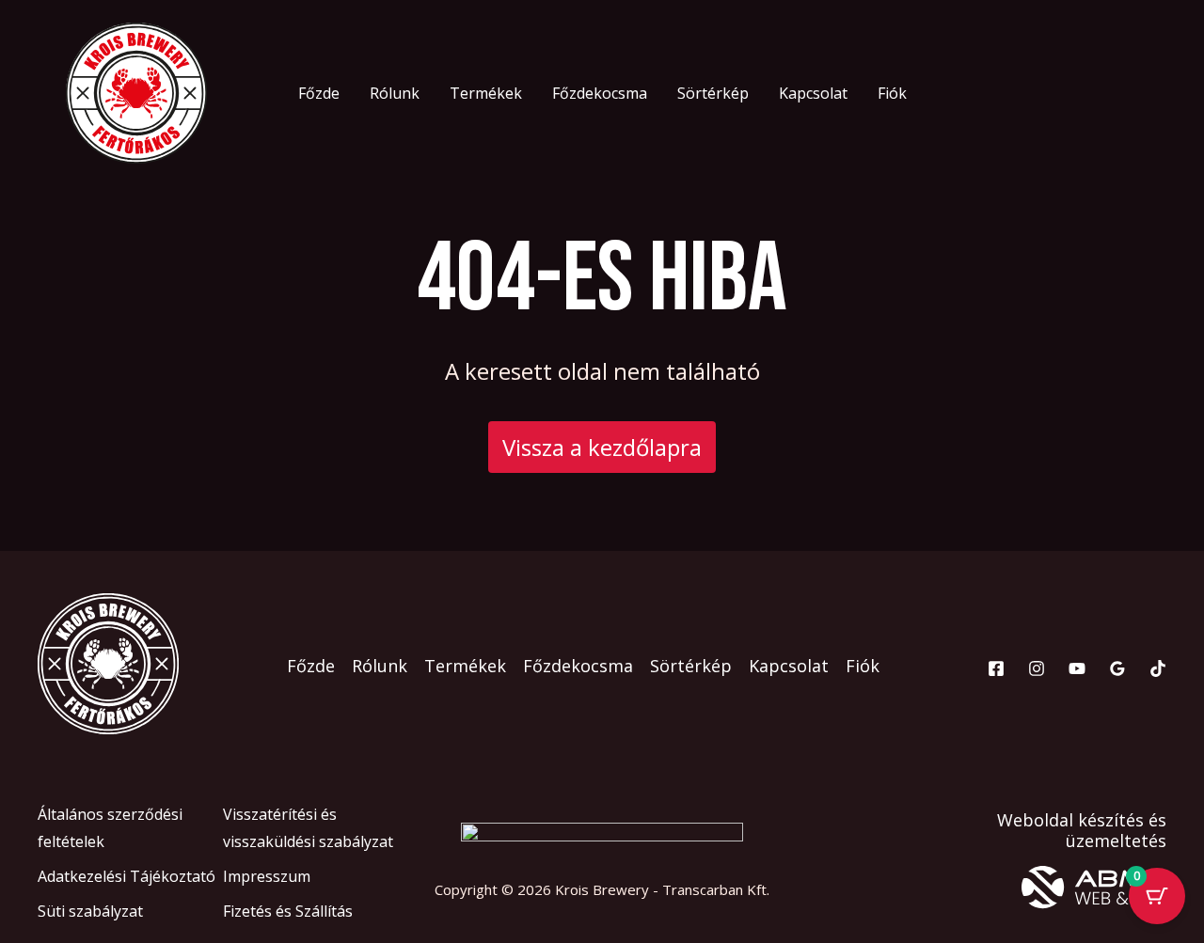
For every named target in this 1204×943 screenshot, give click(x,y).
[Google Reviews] (1117, 668)
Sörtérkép (713, 93)
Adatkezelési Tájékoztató (126, 876)
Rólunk (395, 93)
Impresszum (266, 876)
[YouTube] (1077, 668)
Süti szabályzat (90, 911)
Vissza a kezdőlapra (602, 447)
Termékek (486, 93)
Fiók (892, 93)
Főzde (319, 93)
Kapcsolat (813, 93)
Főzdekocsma (599, 93)
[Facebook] (996, 668)
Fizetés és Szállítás (288, 911)
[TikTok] (1157, 668)
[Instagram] (1036, 668)
